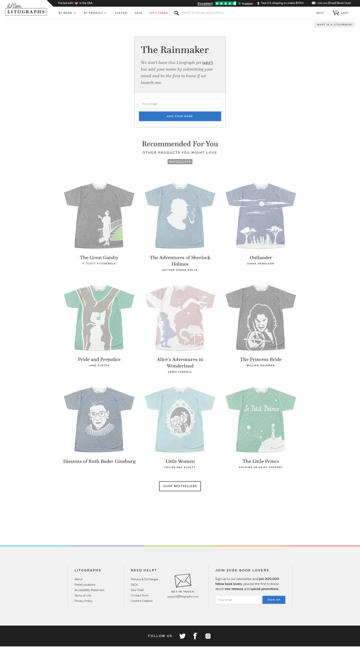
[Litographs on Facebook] (195, 636)
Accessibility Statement (89, 590)
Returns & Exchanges (144, 579)
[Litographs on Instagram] (208, 636)
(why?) (207, 62)
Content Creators (141, 600)
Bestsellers (180, 161)
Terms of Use (83, 595)
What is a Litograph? (335, 24)
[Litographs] (26, 9)
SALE (138, 12)
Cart (342, 12)
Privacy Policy (83, 600)
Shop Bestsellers (180, 486)
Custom (121, 12)
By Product (94, 12)
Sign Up (274, 599)
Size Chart (137, 590)
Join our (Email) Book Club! (334, 3)
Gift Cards (159, 12)
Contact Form (140, 595)
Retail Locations (85, 584)
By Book (65, 12)
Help (320, 12)
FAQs (134, 584)
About (78, 579)
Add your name (180, 116)
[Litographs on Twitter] (182, 636)
